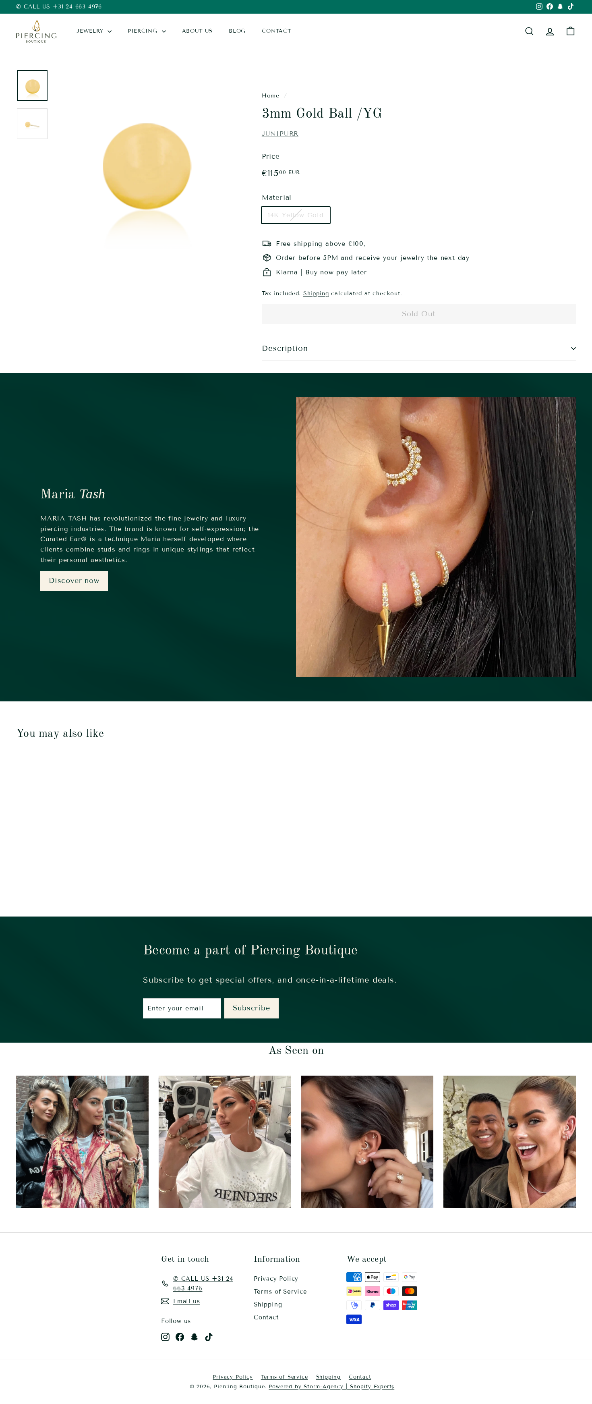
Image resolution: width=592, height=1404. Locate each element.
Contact (266, 1317)
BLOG (237, 31)
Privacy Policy (276, 1278)
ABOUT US (197, 31)
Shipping (316, 293)
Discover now (74, 580)
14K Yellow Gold (296, 215)
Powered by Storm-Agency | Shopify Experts (331, 1386)
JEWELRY (91, 31)
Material (277, 197)
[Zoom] (144, 159)
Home (270, 95)
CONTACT (277, 31)
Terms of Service (280, 1291)
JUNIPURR (280, 133)
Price (271, 156)
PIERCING (143, 31)
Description (285, 348)
